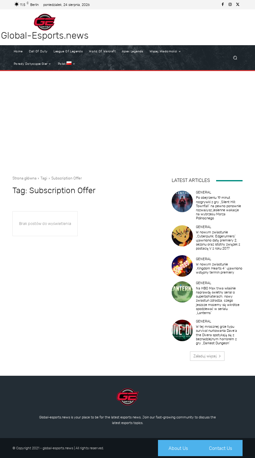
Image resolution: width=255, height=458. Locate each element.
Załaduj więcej (205, 356)
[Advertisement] (127, 121)
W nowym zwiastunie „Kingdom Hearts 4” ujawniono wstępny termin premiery (219, 268)
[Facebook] (222, 4)
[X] (237, 4)
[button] (235, 58)
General (203, 192)
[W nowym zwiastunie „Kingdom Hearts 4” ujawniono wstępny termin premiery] (182, 265)
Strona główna (24, 178)
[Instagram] (230, 4)
